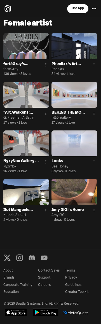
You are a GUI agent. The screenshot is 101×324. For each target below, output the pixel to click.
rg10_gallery (61, 118)
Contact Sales (49, 270)
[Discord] (32, 258)
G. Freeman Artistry (18, 118)
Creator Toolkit (76, 292)
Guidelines (73, 285)
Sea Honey (59, 166)
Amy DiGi (58, 215)
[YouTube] (44, 258)
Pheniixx (57, 69)
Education (11, 292)
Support (44, 277)
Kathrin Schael (14, 215)
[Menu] (94, 8)
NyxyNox (9, 166)
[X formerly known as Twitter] (7, 258)
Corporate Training (17, 285)
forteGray (10, 69)
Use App (78, 8)
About (7, 270)
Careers (44, 285)
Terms (70, 270)
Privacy (71, 277)
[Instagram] (20, 258)
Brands (8, 277)
